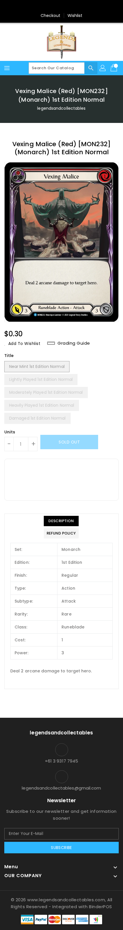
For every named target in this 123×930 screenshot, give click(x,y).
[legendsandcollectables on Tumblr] (78, 6)
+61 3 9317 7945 (61, 761)
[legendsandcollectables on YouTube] (88, 6)
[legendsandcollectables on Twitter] (45, 6)
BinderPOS (100, 907)
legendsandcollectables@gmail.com (61, 788)
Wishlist (75, 15)
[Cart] (114, 68)
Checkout (51, 15)
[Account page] (103, 68)
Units (9, 432)
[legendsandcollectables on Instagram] (67, 6)
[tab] (61, 521)
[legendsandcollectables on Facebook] (34, 6)
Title (9, 355)
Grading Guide (73, 343)
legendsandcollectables (61, 108)
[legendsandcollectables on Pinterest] (56, 6)
